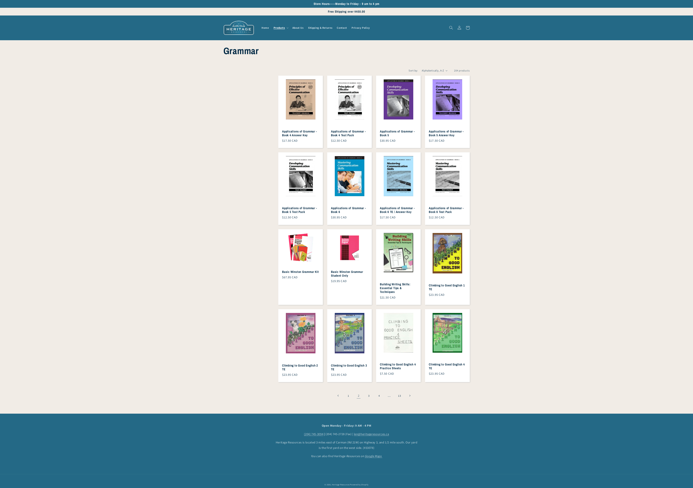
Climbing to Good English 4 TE (447, 366)
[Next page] (410, 395)
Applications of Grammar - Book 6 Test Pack (446, 210)
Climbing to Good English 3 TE (349, 367)
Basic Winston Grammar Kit (300, 272)
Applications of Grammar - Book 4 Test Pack (348, 133)
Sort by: (413, 70)
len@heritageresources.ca (371, 434)
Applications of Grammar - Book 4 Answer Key (299, 133)
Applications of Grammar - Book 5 (397, 133)
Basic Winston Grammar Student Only (347, 274)
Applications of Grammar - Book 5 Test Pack (299, 210)
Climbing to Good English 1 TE (447, 287)
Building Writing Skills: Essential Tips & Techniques (395, 288)
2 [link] (358, 396)
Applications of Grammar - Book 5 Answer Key (446, 133)
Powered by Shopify (359, 484)
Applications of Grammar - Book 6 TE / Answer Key (397, 210)
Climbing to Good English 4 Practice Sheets (398, 366)
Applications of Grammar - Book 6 (348, 210)
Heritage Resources (341, 484)
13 (399, 395)
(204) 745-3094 (313, 434)
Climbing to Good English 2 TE (300, 367)
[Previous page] (338, 395)
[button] (280, 28)
